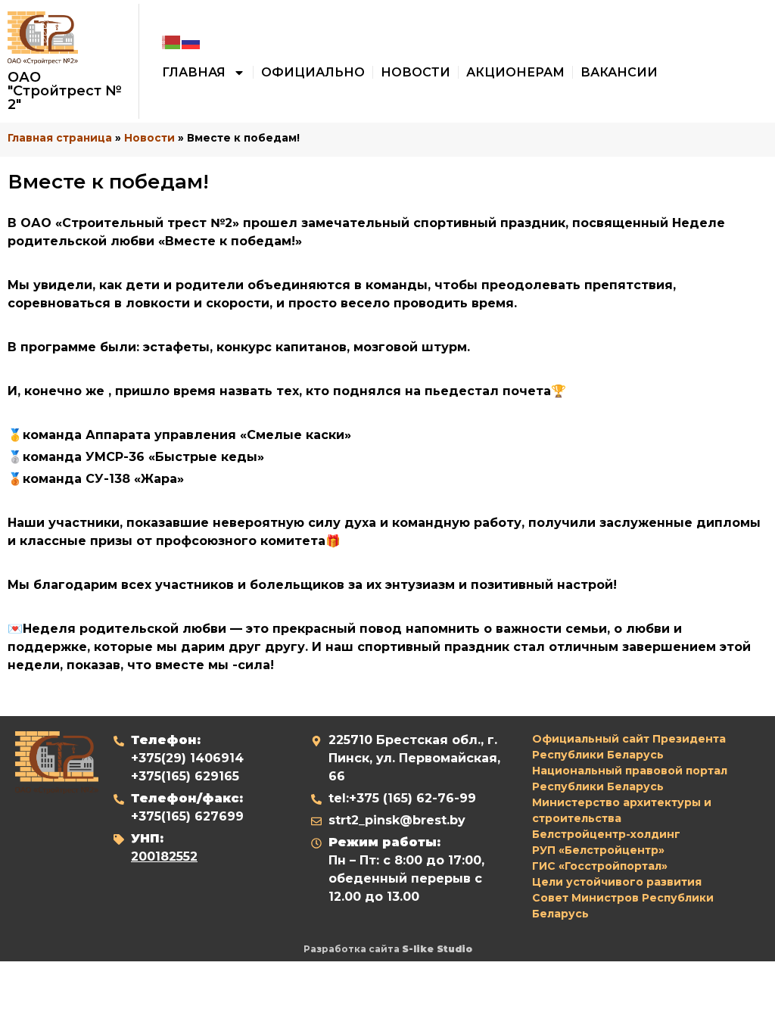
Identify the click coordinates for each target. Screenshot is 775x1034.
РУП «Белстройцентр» (598, 850)
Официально (313, 72)
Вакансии (619, 72)
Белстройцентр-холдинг (606, 834)
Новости (415, 72)
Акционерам (515, 72)
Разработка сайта (387, 949)
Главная (194, 72)
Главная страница (60, 138)
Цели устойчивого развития (617, 882)
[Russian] (191, 42)
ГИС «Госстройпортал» (600, 866)
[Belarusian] (172, 42)
